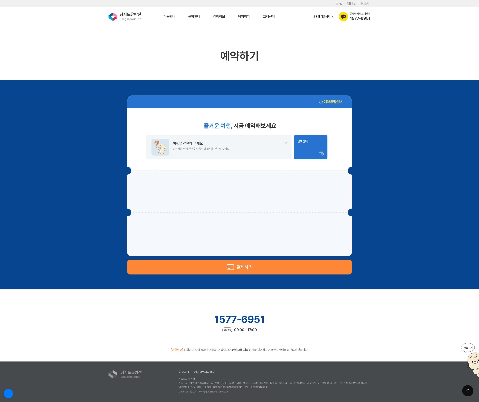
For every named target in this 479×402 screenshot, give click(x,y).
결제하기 (244, 267)
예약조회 (364, 3)
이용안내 (169, 16)
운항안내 (194, 16)
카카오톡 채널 (240, 350)
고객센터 (269, 16)
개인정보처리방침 (204, 372)
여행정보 (219, 16)
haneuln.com (260, 386)
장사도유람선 (130, 16)
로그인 (339, 3)
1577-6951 (239, 319)
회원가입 (351, 3)
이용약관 (184, 372)
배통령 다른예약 (321, 16)
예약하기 (244, 16)
